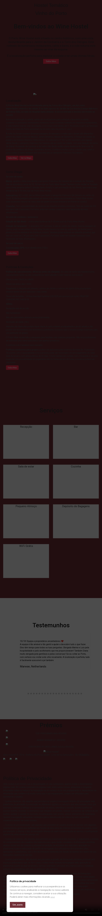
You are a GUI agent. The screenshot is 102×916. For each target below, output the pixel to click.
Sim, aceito (17, 905)
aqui (52, 897)
